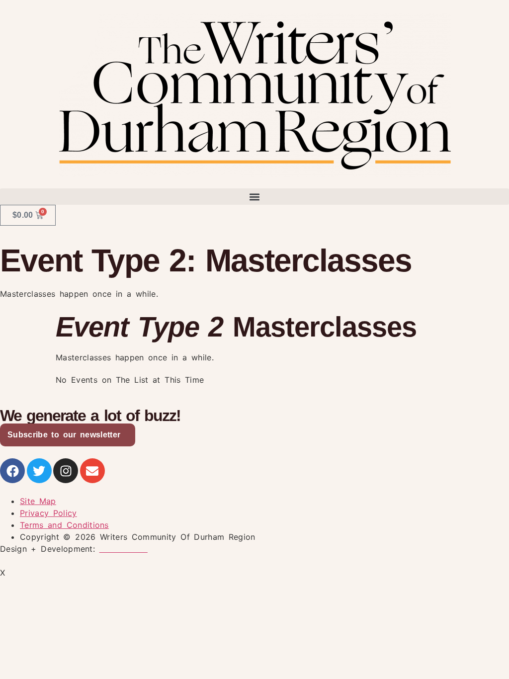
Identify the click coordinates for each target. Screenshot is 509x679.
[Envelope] (92, 470)
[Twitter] (39, 470)
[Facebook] (12, 470)
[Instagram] (65, 470)
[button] (254, 196)
